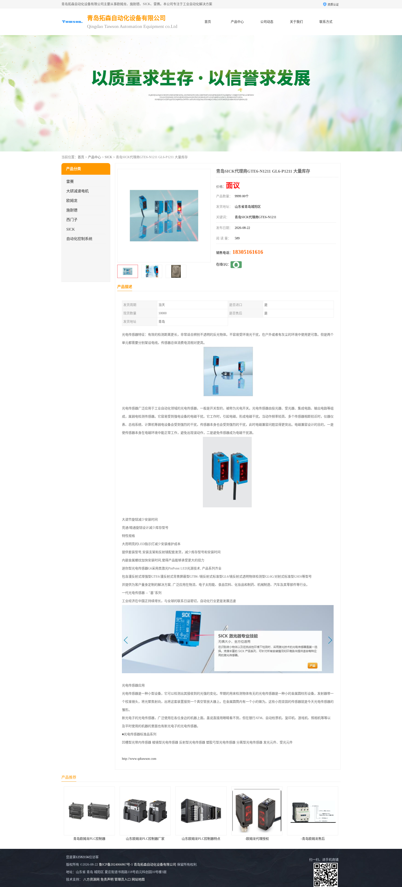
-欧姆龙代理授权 (201, 838)
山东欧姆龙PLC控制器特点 (145, 838)
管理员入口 (122, 879)
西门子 (71, 220)
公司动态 (266, 21)
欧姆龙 (71, 201)
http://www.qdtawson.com (139, 758)
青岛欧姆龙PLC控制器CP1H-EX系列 (313, 838)
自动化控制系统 (79, 239)
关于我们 (296, 21)
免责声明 (107, 879)
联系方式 (325, 21)
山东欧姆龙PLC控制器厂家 (89, 838)
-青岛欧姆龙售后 (257, 838)
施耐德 (71, 210)
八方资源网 (91, 879)
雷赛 (70, 182)
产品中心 (237, 21)
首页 (207, 21)
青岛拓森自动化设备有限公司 (155, 864)
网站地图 (138, 879)
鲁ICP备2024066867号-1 (116, 864)
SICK (108, 157)
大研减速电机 (77, 191)
